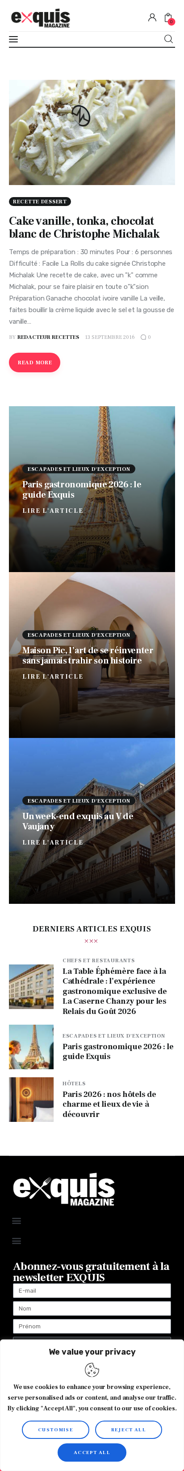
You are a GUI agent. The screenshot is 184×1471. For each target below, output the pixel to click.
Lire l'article (53, 511)
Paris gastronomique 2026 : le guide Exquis (81, 489)
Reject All (128, 1429)
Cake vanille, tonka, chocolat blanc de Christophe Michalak (84, 228)
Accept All (92, 1452)
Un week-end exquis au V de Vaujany (78, 821)
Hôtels (74, 1083)
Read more (35, 362)
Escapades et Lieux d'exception (79, 469)
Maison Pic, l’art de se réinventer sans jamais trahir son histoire (87, 655)
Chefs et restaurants (98, 960)
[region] (92, 1405)
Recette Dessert (40, 201)
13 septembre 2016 (110, 337)
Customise (55, 1429)
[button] (16, 1220)
